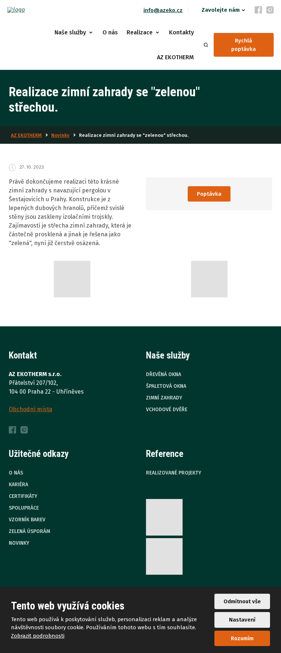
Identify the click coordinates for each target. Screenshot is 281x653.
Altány (71, 402)
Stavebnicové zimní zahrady (99, 325)
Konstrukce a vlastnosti (93, 100)
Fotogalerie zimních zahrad (98, 445)
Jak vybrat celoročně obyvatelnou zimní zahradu (113, 381)
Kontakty (181, 32)
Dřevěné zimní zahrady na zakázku (108, 342)
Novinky (19, 543)
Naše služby (70, 32)
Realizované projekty (173, 473)
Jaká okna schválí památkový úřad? (108, 169)
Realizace (140, 32)
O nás (110, 32)
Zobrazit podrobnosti (37, 636)
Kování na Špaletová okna (96, 152)
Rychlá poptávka (243, 44)
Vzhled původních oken (93, 82)
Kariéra (18, 484)
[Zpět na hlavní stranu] (34, 10)
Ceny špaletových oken (93, 134)
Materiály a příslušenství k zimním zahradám (106, 424)
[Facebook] (258, 10)
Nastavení (242, 619)
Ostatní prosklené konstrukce (101, 359)
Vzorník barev (27, 520)
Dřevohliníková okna (89, 221)
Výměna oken (80, 117)
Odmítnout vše (242, 601)
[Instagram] (270, 10)
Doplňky (73, 273)
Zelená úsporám (29, 531)
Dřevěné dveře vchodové (95, 238)
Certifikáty (23, 496)
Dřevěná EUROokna (88, 203)
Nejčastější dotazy (86, 463)
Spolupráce (24, 508)
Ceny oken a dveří (86, 255)
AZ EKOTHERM (175, 57)
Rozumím (242, 638)
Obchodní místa (30, 409)
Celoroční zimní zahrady (93, 307)
